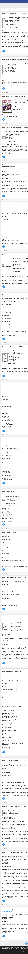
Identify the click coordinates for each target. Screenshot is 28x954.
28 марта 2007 (5, 92)
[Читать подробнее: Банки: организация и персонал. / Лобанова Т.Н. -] (3, 51)
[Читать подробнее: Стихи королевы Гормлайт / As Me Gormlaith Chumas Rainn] (3, 157)
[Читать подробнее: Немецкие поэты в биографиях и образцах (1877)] (3, 901)
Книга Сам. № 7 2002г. (8, 384)
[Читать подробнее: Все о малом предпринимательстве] (3, 286)
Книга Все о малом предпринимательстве (13, 254)
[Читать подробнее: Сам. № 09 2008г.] (3, 524)
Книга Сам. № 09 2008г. (8, 491)
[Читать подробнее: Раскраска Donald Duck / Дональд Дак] (3, 609)
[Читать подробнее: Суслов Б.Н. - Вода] (3, 569)
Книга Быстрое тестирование (10, 760)
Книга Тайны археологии (9, 294)
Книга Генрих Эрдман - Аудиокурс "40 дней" (14, 806)
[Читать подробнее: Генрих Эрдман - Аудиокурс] (3, 844)
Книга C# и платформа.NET (9, 909)
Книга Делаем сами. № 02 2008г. (10, 439)
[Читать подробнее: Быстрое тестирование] (3, 798)
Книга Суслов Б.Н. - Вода (9, 532)
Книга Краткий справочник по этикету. (12, 671)
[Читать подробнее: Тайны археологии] (3, 339)
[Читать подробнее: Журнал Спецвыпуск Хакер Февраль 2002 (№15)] (3, 119)
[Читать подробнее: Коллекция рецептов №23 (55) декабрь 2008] (3, 88)
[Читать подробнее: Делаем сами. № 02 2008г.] (3, 483)
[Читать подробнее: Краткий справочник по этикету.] (3, 752)
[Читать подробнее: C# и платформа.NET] (3, 936)
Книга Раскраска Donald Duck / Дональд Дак (14, 577)
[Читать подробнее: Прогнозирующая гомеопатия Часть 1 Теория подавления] (3, 663)
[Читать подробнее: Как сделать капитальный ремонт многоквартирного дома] (3, 246)
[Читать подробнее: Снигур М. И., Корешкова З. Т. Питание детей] (3, 376)
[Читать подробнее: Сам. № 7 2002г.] (3, 431)
